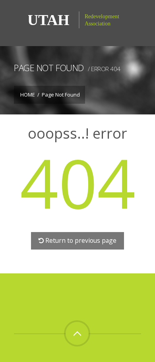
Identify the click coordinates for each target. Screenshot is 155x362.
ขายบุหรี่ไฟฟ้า (68, 289)
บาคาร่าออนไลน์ (32, 289)
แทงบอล (94, 289)
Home (27, 94)
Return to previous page (80, 240)
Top (77, 333)
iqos (52, 309)
